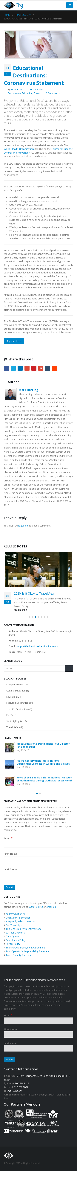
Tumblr (47, 368)
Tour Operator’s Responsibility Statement (28, 955)
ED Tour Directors (15, 936)
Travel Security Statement (19, 958)
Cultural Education (16, 694)
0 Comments (53, 93)
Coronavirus (14, 93)
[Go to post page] (38, 569)
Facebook (6, 368)
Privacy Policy (13, 947)
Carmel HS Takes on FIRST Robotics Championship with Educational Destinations (43, 783)
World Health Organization (19, 149)
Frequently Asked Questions (21, 925)
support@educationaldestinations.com (37, 650)
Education (27, 93)
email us (51, 910)
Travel (37, 93)
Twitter (13, 368)
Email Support (14, 1094)
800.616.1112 (36, 910)
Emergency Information (18, 921)
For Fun (10, 718)
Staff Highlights (14, 725)
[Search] (69, 672)
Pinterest (33, 368)
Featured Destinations (18, 706)
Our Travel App (14, 929)
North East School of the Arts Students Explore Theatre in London (44, 749)
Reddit (54, 368)
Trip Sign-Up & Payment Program (23, 932)
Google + (27, 368)
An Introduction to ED (17, 917)
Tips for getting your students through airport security (41, 595)
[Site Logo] (14, 5)
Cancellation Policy (16, 943)
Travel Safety (37, 89)
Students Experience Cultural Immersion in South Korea (42, 766)
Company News (14, 688)
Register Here (14, 340)
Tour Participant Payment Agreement (25, 951)
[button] (69, 5)
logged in (23, 525)
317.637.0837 (21, 1090)
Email (40, 368)
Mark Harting (17, 89)
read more (20, 613)
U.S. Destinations (20, 713)
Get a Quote (12, 940)
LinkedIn (20, 368)
